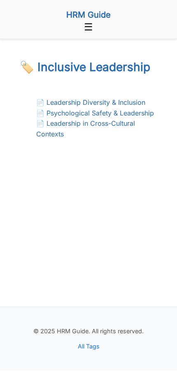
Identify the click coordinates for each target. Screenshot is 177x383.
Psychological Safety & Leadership (100, 113)
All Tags (89, 346)
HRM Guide (88, 15)
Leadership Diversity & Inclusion (96, 102)
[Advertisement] (88, 237)
